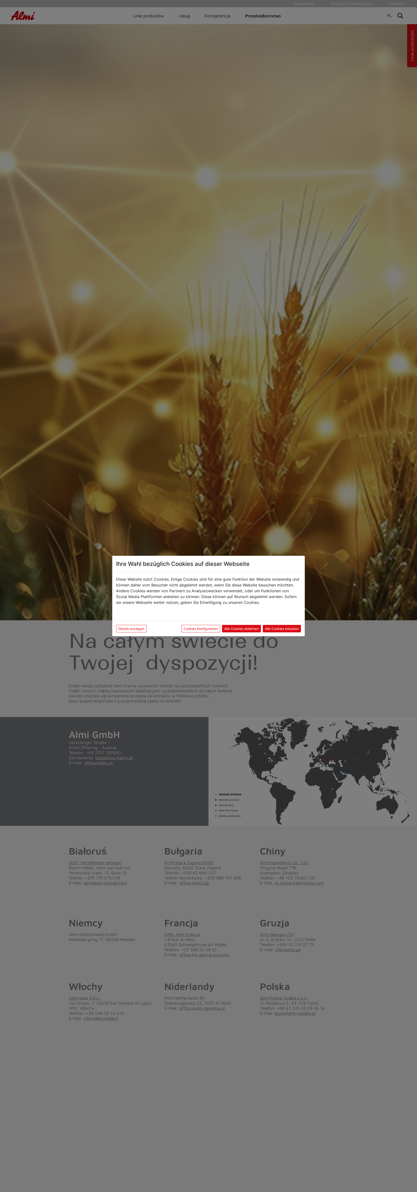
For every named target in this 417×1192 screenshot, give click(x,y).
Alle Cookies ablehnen (241, 629)
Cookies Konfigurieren (201, 629)
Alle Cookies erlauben (282, 629)
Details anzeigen (131, 629)
